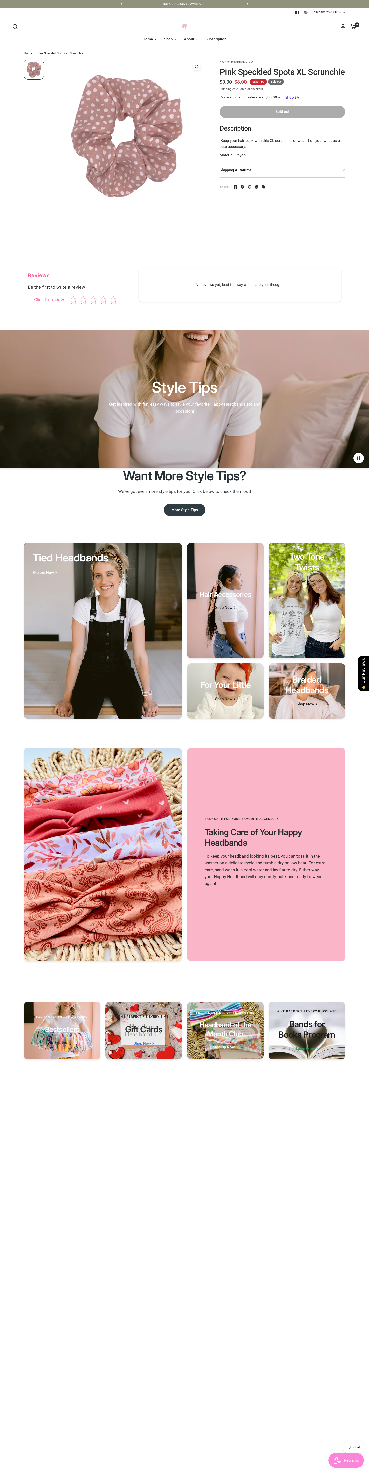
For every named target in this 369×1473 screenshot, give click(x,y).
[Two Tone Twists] (307, 600)
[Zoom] (196, 66)
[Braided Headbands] (307, 691)
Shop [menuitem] (168, 39)
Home (28, 53)
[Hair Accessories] (225, 600)
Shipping (226, 89)
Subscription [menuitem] (215, 39)
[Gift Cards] (143, 1030)
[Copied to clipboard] (264, 187)
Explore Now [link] (43, 573)
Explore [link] (60, 1043)
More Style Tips (184, 510)
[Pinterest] (250, 187)
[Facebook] (297, 12)
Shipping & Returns (236, 170)
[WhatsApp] (257, 187)
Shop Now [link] (223, 608)
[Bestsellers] (62, 1030)
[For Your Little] (225, 691)
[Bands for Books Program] (307, 1030)
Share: (224, 186)
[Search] (16, 26)
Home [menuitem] (148, 39)
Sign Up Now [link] (224, 1047)
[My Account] (343, 27)
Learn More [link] (305, 1049)
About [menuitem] (189, 39)
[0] (352, 27)
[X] (242, 187)
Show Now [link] (305, 581)
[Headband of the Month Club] (225, 1030)
